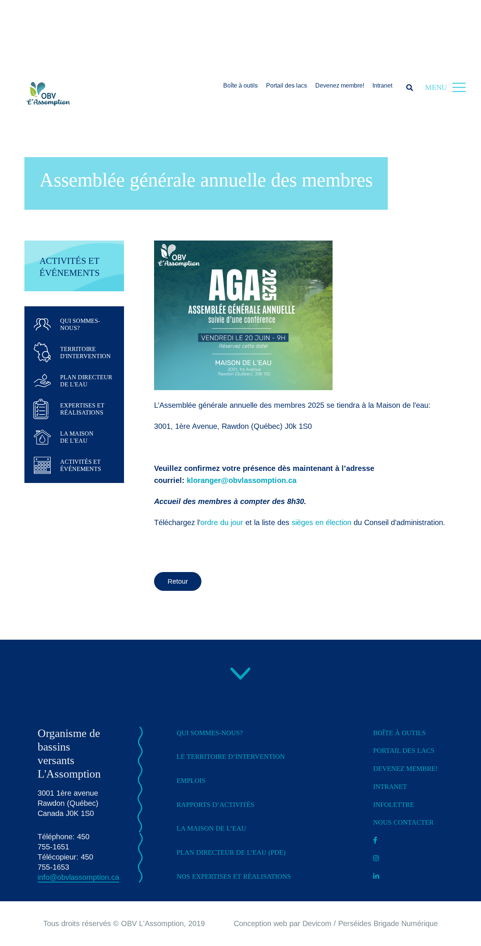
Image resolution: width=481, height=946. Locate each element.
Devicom (317, 923)
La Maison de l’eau (211, 828)
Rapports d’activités (215, 804)
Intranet (382, 85)
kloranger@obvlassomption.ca (241, 480)
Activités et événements (69, 267)
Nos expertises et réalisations (234, 876)
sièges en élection (321, 522)
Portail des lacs (286, 85)
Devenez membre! (339, 85)
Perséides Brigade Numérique (388, 923)
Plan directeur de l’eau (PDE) (231, 852)
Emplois (191, 780)
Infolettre (393, 804)
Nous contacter (403, 822)
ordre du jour (221, 522)
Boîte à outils (240, 85)
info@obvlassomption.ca (78, 877)
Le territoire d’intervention (231, 756)
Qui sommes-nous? (210, 733)
